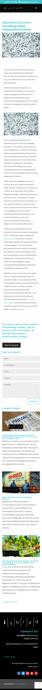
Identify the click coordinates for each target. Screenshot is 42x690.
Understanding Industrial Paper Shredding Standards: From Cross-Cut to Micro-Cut (20, 437)
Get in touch (11, 345)
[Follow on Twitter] (23, 673)
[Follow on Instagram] (27, 673)
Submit (33, 401)
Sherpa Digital (20, 684)
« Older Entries (9, 602)
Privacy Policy (10, 657)
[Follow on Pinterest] (36, 673)
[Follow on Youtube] (31, 673)
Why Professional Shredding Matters (17, 498)
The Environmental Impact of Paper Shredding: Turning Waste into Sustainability (20, 562)
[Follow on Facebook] (19, 673)
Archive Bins (9, 239)
